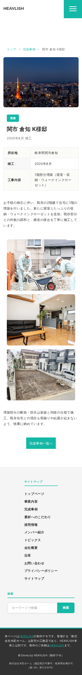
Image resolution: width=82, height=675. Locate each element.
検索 (66, 607)
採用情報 (31, 525)
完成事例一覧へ (41, 443)
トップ (11, 49)
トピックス (32, 540)
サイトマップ (34, 578)
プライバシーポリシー (41, 571)
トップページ (34, 494)
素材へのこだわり (37, 517)
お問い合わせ (34, 563)
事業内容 (31, 501)
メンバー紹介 (34, 532)
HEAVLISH (26, 636)
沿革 (27, 555)
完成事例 (29, 49)
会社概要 (31, 548)
